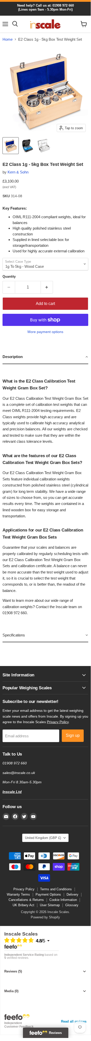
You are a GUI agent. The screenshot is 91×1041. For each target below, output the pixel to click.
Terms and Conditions (56, 889)
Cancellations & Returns (26, 900)
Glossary (71, 905)
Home (8, 39)
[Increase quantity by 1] (47, 287)
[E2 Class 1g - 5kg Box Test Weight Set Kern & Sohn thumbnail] (10, 146)
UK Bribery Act (23, 905)
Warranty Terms (18, 894)
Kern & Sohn (18, 172)
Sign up (73, 735)
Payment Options (48, 894)
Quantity (9, 276)
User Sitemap (50, 905)
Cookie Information (63, 900)
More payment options (45, 332)
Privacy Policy (58, 722)
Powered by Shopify (45, 917)
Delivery (72, 894)
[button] (45, 357)
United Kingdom (43, 838)
